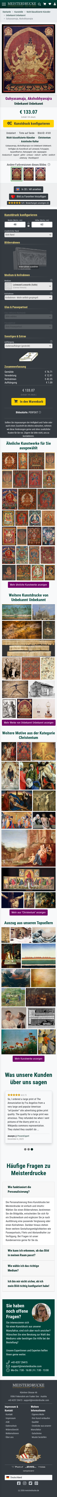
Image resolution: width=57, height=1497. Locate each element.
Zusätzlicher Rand (11, 231)
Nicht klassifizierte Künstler (38, 12)
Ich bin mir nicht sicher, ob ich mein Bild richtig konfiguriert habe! (28, 1284)
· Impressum (10, 1418)
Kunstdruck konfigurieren (31, 123)
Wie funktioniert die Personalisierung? (19, 1189)
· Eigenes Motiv (37, 1414)
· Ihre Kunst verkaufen (40, 1418)
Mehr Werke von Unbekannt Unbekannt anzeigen (29, 722)
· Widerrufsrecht (12, 1429)
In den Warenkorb (30, 402)
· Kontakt (9, 1414)
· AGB (7, 1422)
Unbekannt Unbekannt (15, 15)
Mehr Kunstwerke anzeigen (28, 1058)
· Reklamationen (12, 1433)
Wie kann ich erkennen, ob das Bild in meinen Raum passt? (28, 1253)
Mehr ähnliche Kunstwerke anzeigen (28, 584)
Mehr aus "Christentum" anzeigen (29, 912)
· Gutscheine (36, 1433)
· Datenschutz (11, 1426)
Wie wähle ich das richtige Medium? (23, 1268)
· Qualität (35, 1422)
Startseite (7, 12)
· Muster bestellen (39, 1437)
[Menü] (4, 4)
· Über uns (9, 1437)
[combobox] (28, 234)
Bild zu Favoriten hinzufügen (30, 196)
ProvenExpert (23, 1136)
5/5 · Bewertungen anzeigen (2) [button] (35, 203)
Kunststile (18, 12)
